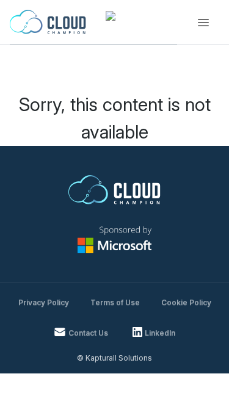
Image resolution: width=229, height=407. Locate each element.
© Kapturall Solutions (114, 357)
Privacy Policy (43, 302)
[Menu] (203, 22)
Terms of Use (115, 302)
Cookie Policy (186, 302)
